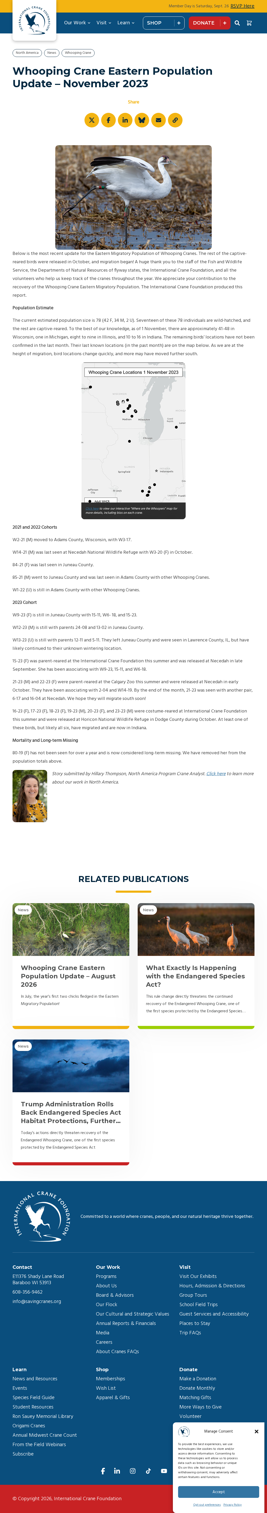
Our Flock (106, 1305)
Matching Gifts (195, 1398)
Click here (92, 508)
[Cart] (249, 23)
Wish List (106, 1388)
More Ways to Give (200, 1407)
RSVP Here (242, 6)
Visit (101, 23)
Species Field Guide (33, 1398)
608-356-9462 (28, 1292)
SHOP (154, 23)
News (51, 53)
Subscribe (23, 1454)
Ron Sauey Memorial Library (43, 1416)
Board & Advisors (115, 1295)
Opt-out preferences (207, 1505)
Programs (106, 1277)
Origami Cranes (29, 1426)
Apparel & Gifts (113, 1398)
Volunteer (190, 1416)
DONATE (203, 23)
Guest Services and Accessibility (214, 1314)
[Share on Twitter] (91, 120)
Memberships (110, 1379)
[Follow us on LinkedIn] (117, 1471)
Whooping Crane (78, 53)
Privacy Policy (232, 1505)
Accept (219, 1492)
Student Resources (33, 1407)
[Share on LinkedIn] (125, 120)
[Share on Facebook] (108, 120)
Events (20, 1388)
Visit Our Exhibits (198, 1277)
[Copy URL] (175, 120)
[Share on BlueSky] (142, 120)
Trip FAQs (190, 1333)
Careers (104, 1342)
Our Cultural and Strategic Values (132, 1314)
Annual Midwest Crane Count (45, 1435)
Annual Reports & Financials (126, 1324)
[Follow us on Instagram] (133, 1471)
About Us (106, 1286)
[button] (256, 1431)
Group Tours (193, 1295)
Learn (123, 23)
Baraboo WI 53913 (32, 1283)
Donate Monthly (197, 1388)
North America (27, 53)
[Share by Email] (158, 120)
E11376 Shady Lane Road (38, 1277)
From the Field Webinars (39, 1445)
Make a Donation (197, 1379)
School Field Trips (198, 1305)
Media (102, 1333)
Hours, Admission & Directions (212, 1286)
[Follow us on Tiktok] (148, 1471)
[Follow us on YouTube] (164, 1471)
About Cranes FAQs (117, 1352)
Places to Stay (194, 1324)
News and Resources (35, 1379)
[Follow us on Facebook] (103, 1471)
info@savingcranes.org (37, 1302)
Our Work (75, 23)
